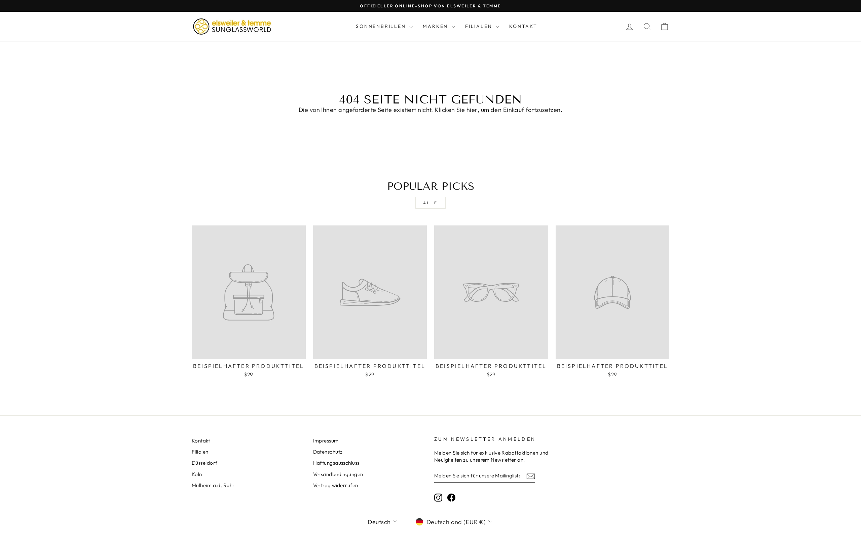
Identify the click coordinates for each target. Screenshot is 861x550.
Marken (436, 26)
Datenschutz (328, 452)
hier (472, 110)
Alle (430, 202)
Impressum (326, 440)
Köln (197, 474)
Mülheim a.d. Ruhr (213, 485)
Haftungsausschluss (336, 463)
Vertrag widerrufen (335, 485)
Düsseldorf (205, 463)
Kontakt (523, 26)
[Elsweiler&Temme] (232, 26)
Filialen (479, 26)
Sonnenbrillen (382, 26)
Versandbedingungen (338, 474)
